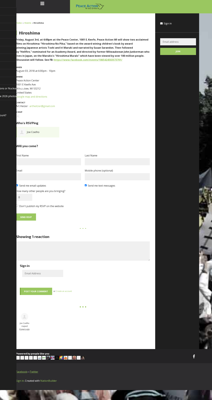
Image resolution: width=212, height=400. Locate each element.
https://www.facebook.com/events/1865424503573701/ (88, 60)
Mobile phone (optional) (99, 170)
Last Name (91, 155)
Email (19, 170)
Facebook (21, 371)
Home (19, 23)
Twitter (34, 371)
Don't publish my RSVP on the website (41, 206)
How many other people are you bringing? (40, 191)
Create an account (64, 291)
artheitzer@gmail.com (42, 106)
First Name (22, 155)
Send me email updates (32, 185)
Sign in (167, 23)
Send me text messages (101, 185)
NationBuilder (48, 380)
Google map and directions (31, 96)
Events (28, 23)
